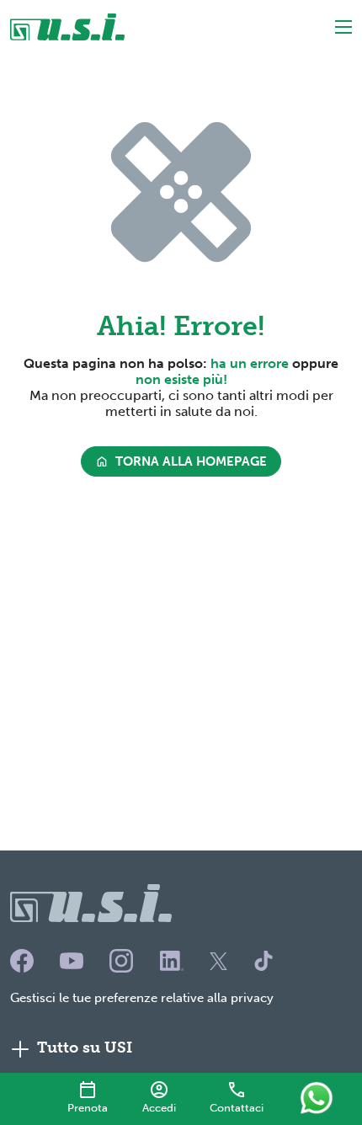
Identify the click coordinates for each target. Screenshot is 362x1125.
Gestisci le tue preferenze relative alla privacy (142, 997)
